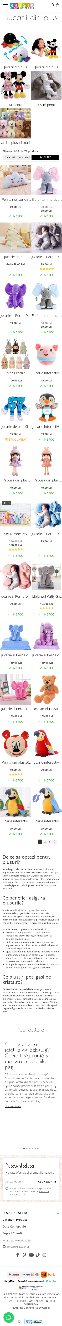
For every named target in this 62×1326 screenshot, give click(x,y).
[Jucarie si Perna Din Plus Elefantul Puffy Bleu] (46, 515)
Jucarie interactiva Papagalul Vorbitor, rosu (46, 762)
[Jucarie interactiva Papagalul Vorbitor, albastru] (46, 802)
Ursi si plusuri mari (15, 142)
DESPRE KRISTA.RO (15, 1213)
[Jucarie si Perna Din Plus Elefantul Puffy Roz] (15, 577)
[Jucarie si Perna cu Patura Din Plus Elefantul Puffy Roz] (15, 689)
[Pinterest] (24, 1255)
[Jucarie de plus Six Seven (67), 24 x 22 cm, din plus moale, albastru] (15, 407)
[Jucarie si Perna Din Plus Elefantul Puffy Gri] (46, 238)
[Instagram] (45, 1255)
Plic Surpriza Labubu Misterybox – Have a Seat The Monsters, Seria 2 (15, 373)
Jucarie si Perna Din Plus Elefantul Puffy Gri (46, 256)
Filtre (46, 157)
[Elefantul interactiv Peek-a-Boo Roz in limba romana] (46, 180)
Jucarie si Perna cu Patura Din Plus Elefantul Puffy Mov (46, 655)
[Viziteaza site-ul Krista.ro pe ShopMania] (34, 1321)
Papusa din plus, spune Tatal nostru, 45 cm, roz (46, 480)
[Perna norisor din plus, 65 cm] (15, 180)
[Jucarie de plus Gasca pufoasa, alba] (15, 238)
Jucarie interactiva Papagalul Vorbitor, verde (15, 821)
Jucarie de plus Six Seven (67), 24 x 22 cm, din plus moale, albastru (16, 426)
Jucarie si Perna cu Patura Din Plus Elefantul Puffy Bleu (15, 655)
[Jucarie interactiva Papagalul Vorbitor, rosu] (46, 743)
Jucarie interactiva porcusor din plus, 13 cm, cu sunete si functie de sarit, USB (46, 373)
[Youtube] (31, 1255)
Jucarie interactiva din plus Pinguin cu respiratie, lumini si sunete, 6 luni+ (46, 426)
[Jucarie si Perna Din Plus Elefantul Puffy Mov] (15, 296)
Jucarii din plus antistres (15, 67)
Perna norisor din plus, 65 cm (15, 199)
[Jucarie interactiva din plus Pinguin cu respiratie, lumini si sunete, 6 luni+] (46, 407)
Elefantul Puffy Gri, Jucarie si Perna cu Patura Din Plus (46, 596)
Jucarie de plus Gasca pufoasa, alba (15, 256)
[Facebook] (18, 1255)
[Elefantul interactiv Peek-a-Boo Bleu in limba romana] (46, 296)
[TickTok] (38, 1255)
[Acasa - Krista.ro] (22, 6)
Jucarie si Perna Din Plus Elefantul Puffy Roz (15, 596)
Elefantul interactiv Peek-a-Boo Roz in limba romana (46, 199)
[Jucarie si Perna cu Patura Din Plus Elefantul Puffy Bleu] (15, 636)
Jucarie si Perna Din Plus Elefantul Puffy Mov (15, 315)
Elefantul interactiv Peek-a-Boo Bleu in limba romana (46, 315)
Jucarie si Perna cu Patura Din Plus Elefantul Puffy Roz (15, 708)
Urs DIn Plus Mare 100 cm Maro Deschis (46, 708)
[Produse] (6, 6)
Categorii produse (15, 1220)
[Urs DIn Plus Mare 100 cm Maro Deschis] (46, 689)
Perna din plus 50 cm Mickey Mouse (15, 762)
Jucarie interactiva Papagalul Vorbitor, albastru (46, 821)
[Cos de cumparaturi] (57, 5)
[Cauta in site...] (52, 5)
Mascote (15, 104)
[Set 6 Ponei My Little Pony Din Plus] (15, 515)
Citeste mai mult (13, 1106)
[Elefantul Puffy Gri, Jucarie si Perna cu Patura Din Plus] (46, 577)
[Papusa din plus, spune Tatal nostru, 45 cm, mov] (15, 461)
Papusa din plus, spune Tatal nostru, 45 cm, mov (15, 480)
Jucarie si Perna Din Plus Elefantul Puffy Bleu (46, 533)
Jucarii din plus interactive (46, 67)
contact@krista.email (17, 1246)
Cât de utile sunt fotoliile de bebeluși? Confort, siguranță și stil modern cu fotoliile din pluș (30, 1055)
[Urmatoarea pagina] (54, 842)
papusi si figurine (11, 1008)
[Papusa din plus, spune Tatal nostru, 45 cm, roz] (46, 461)
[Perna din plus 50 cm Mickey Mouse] (15, 743)
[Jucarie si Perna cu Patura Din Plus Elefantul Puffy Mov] (46, 636)
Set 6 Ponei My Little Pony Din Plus (15, 533)
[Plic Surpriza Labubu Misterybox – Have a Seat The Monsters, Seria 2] (15, 354)
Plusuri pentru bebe (46, 104)
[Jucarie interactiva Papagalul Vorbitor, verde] (15, 802)
